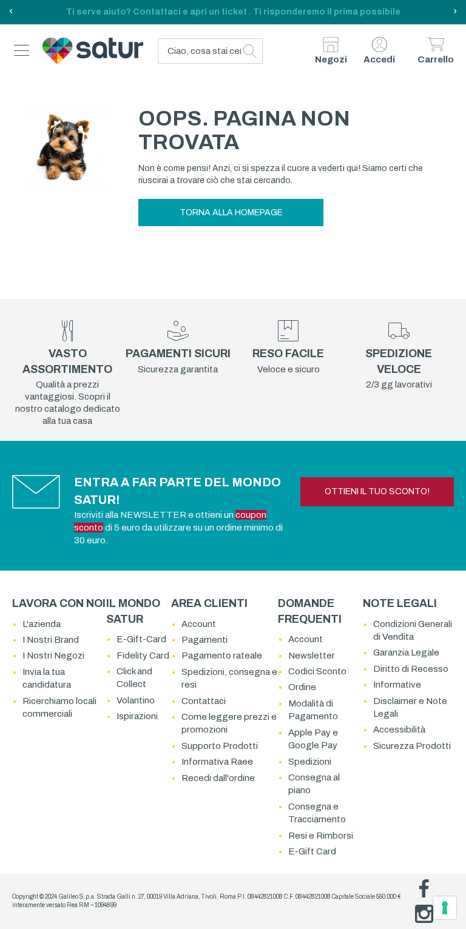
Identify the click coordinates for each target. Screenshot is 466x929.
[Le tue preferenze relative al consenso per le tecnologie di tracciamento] (444, 907)
